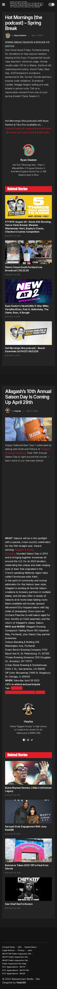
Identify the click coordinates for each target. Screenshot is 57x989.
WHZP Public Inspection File (15, 960)
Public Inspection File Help (14, 963)
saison (40, 692)
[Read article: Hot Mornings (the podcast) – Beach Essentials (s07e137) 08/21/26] (28, 333)
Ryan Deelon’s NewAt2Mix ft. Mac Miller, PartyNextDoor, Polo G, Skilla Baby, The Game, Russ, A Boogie (27, 309)
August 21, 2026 (13, 316)
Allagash (16, 688)
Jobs (29, 950)
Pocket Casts (27, 132)
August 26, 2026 (13, 795)
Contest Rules (8, 947)
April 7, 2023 (37, 35)
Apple (8, 128)
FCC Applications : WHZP (13, 973)
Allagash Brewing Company (20, 692)
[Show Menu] (3, 4)
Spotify (18, 128)
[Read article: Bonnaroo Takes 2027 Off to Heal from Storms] (28, 850)
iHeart (37, 128)
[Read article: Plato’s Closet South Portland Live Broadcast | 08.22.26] (28, 252)
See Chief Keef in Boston (19, 904)
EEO (19, 947)
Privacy (21, 950)
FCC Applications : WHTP (13, 967)
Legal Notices (8, 950)
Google (28, 128)
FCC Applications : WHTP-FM (15, 970)
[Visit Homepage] (26, 4)
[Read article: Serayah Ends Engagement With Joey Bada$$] (28, 811)
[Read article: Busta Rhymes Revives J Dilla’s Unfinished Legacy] (28, 773)
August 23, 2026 (13, 274)
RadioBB (21, 982)
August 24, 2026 (13, 236)
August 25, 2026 (13, 834)
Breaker (12, 132)
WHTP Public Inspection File (15, 957)
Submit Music (31, 947)
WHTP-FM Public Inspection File (16, 953)
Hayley (17, 411)
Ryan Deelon (20, 35)
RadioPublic (43, 132)
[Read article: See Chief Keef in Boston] (28, 889)
